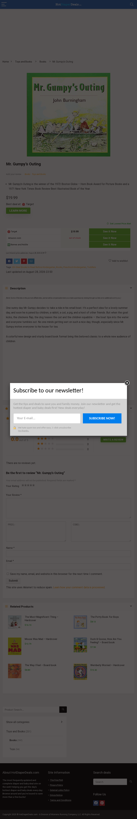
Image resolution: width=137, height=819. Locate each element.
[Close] (127, 383)
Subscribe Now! (102, 418)
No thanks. (23, 431)
